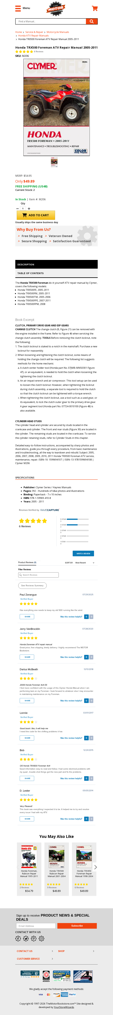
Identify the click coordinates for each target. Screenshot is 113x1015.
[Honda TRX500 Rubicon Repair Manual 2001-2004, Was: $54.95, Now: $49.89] (56, 856)
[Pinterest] (33, 938)
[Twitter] (26, 938)
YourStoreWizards (64, 1007)
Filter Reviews (24, 569)
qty (23, 203)
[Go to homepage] (55, 8)
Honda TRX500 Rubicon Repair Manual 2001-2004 (56, 874)
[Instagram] (41, 938)
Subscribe (77, 926)
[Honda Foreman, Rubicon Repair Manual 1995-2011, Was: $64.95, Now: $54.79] (29, 856)
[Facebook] (18, 938)
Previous (17, 867)
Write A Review (83, 554)
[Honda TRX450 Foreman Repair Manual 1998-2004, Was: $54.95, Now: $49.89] (84, 856)
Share (27, 617)
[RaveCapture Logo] (49, 510)
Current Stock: (25, 190)
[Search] (92, 21)
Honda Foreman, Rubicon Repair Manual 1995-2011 (29, 874)
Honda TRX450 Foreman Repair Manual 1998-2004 (84, 874)
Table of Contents (31, 273)
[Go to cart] (95, 8)
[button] (22, 8)
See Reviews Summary (32, 585)
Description (26, 264)
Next (95, 867)
